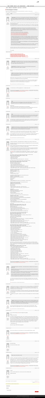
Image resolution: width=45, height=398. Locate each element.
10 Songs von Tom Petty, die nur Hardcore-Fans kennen (17, 56)
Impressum (16, 397)
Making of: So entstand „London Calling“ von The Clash (17, 54)
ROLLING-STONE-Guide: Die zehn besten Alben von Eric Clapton (19, 55)
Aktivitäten (24, 7)
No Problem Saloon (22, 91)
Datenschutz (13, 397)
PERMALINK (36, 58)
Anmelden (10, 7)
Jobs (20, 397)
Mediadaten (31, 397)
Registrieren (14, 7)
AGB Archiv (34, 397)
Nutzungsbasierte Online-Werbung (25, 397)
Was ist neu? (20, 7)
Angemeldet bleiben (9, 390)
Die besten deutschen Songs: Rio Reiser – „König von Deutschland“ (19, 56)
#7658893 (38, 139)
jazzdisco (12, 151)
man (11, 282)
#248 (18, 312)
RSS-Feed (19, 397)
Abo (38, 1)
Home (7, 7)
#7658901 (38, 310)
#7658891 (38, 124)
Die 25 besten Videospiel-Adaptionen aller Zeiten (16, 53)
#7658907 (38, 352)
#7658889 (38, 111)
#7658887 (38, 98)
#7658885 (38, 85)
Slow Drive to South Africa (16, 91)
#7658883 (38, 58)
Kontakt (11, 397)
